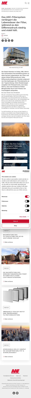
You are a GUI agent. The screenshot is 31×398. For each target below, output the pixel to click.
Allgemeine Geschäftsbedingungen (16, 380)
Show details (22, 216)
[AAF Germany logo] (5, 3)
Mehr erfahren (9, 242)
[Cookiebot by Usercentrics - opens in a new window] (22, 171)
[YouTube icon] (17, 393)
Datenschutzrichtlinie (15, 378)
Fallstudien (8, 8)
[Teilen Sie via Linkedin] (9, 40)
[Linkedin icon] (14, 393)
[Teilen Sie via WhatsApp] (12, 40)
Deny (15, 225)
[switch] (27, 201)
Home (3, 8)
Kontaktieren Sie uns (8, 375)
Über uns (18, 375)
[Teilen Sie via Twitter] (6, 40)
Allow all (15, 221)
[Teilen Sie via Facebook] (3, 40)
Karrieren (25, 375)
